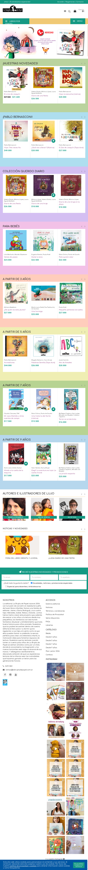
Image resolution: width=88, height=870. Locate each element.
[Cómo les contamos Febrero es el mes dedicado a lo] (75, 787)
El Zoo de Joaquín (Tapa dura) (71, 147)
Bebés (48, 633)
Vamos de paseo (11, 257)
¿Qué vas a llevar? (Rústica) (42, 147)
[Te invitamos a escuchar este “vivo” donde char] (56, 729)
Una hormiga (37, 311)
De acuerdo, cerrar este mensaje (79, 865)
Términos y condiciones (55, 611)
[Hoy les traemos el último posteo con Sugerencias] (75, 749)
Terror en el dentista (67, 419)
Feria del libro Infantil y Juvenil (22, 558)
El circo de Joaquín (12, 94)
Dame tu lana (37, 257)
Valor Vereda (44, 517)
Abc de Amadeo (65, 362)
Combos (49, 655)
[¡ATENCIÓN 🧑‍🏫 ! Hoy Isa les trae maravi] (56, 806)
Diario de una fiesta (39, 96)
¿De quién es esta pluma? (15, 310)
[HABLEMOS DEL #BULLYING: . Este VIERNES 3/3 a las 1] (75, 729)
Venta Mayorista (52, 618)
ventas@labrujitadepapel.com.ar (19, 670)
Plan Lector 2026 (53, 651)
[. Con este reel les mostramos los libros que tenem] (75, 672)
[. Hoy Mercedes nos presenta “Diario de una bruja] (75, 691)
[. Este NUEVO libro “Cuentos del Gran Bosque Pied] (56, 845)
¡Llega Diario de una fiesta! (61, 558)
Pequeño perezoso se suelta (71, 310)
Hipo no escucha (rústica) (69, 94)
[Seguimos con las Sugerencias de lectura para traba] (56, 787)
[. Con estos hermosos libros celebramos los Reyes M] (75, 845)
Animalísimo (9, 362)
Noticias (49, 607)
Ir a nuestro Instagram (54, 859)
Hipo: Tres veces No (12, 147)
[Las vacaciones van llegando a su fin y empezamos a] (75, 806)
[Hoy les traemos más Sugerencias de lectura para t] (75, 768)
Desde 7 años (51, 644)
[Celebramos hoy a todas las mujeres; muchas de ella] (56, 710)
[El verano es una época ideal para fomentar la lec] (75, 826)
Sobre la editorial (53, 604)
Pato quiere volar (66, 257)
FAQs (48, 622)
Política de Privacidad (55, 614)
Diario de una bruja (39, 203)
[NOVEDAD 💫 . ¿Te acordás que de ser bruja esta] (75, 710)
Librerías (49, 625)
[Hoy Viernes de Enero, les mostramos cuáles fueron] (56, 826)
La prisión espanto (67, 473)
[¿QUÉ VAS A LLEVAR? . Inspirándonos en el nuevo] (56, 749)
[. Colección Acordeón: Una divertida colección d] (56, 691)
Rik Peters (72, 517)
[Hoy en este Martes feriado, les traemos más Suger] (56, 768)
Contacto (80, 2)
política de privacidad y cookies (23, 866)
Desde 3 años (51, 637)
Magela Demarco (15, 517)
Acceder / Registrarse (66, 2)
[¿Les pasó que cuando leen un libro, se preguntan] (56, 672)
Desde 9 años (51, 647)
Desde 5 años (51, 640)
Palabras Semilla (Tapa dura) (43, 362)
